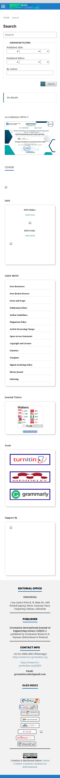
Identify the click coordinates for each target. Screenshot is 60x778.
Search (51, 84)
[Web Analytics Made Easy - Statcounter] (30, 431)
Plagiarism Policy (18, 322)
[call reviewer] (6, 187)
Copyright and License (20, 343)
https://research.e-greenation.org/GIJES (30, 664)
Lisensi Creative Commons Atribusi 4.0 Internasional (31, 763)
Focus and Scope (17, 300)
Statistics (14, 350)
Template (14, 357)
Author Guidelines (19, 315)
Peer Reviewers (17, 286)
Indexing (14, 379)
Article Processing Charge (22, 329)
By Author (12, 68)
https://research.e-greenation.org (30, 657)
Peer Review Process (19, 293)
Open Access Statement (21, 336)
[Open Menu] (3, 6)
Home (6, 17)
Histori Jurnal (16, 372)
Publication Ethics (18, 308)
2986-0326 (30, 215)
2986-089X (30, 235)
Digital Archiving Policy (21, 365)
